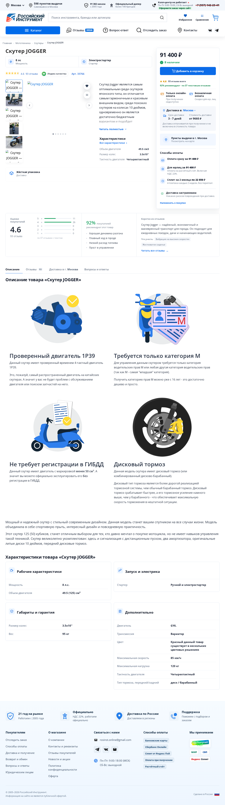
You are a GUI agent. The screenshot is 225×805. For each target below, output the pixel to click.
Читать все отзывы (155, 250)
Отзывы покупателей (62, 753)
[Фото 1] (14, 86)
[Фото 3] (14, 114)
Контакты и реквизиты (63, 746)
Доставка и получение (20, 753)
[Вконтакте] (210, 30)
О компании (56, 740)
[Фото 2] (14, 100)
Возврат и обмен (16, 759)
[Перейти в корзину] (215, 17)
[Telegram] (97, 749)
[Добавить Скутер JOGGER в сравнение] (87, 95)
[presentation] (34, 269)
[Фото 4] (14, 128)
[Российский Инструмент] (25, 18)
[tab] (63, 269)
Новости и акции (59, 759)
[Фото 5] (14, 142)
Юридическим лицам (19, 772)
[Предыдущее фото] (30, 105)
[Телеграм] (216, 30)
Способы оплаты (16, 746)
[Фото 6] (14, 156)
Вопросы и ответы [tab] (96, 269)
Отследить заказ (16, 740)
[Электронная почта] (114, 749)
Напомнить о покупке (173, 202)
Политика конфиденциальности (62, 767)
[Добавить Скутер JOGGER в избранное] (87, 86)
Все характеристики (112, 142)
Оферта (53, 776)
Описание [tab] (12, 269)
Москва (16, 5)
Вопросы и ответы (17, 765)
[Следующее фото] (89, 105)
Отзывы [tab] (34, 269)
